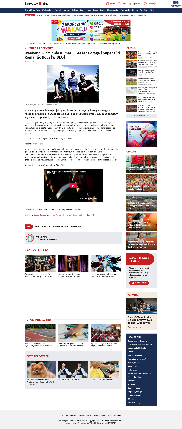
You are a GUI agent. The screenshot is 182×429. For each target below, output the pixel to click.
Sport (82, 10)
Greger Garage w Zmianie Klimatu (48, 215)
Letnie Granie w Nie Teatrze (108, 15)
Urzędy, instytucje (135, 395)
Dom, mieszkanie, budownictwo (140, 345)
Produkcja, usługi (134, 377)
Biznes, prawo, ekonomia (137, 341)
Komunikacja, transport (137, 359)
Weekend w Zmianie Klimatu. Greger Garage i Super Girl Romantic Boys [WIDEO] (93, 44)
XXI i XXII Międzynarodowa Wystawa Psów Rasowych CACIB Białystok (40, 382)
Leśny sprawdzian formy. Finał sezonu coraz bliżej (147, 98)
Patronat (82, 415)
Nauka (102, 10)
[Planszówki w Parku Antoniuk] (104, 369)
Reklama (131, 381)
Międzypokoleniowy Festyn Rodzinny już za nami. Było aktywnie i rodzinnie (147, 63)
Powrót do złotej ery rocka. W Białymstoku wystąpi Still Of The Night (38, 275)
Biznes (95, 10)
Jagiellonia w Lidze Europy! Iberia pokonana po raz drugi (147, 54)
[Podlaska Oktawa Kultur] (73, 369)
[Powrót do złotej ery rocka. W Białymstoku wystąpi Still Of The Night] (40, 263)
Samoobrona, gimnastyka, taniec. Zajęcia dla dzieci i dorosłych (72, 344)
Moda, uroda (133, 366)
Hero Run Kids (141, 15)
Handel (130, 352)
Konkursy (39, 15)
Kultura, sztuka (133, 363)
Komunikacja (152, 4)
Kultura (75, 10)
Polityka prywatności (66, 421)
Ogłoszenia (136, 4)
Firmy (124, 4)
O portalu (65, 415)
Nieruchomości (112, 10)
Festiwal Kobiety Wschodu (127, 15)
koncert (37, 226)
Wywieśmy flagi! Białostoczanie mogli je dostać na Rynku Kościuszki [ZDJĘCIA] (104, 344)
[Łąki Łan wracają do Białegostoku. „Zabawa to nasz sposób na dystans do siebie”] (106, 263)
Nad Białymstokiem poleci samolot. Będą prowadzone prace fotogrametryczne (147, 89)
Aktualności (142, 93)
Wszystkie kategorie (135, 402)
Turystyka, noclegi (135, 392)
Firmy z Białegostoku (32, 10)
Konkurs (39, 144)
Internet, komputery (135, 355)
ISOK (109, 415)
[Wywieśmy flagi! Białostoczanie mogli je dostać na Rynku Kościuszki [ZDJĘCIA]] (106, 333)
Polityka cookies (81, 421)
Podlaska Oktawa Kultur (68, 380)
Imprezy (112, 4)
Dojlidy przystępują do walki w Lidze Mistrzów (146, 72)
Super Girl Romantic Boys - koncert (78, 215)
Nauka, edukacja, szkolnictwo (139, 374)
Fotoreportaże (38, 356)
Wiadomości (46, 10)
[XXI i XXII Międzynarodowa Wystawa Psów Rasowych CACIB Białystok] (41, 369)
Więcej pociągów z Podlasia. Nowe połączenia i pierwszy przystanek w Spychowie (147, 107)
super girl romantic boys (72, 226)
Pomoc (102, 415)
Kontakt (95, 415)
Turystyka (143, 10)
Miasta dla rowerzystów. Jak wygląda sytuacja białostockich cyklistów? (38, 344)
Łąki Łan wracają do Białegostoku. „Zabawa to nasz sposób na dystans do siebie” (105, 275)
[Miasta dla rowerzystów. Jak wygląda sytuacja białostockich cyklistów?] (40, 333)
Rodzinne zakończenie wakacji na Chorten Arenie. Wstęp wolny (147, 80)
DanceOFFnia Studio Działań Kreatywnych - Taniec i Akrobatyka (141, 320)
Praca (89, 10)
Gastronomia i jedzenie (137, 348)
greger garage (58, 226)
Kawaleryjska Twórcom (92, 15)
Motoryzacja (125, 10)
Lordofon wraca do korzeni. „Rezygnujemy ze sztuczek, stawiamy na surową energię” (70, 275)
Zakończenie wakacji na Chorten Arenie (70, 15)
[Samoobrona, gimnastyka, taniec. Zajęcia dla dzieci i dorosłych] (73, 333)
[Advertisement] (73, 298)
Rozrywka (131, 384)
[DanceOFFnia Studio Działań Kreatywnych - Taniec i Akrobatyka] (141, 306)
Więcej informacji (134, 327)
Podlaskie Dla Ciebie (50, 15)
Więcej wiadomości (140, 115)
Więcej (152, 10)
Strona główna (30, 44)
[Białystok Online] (36, 3)
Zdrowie (135, 10)
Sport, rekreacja (134, 388)
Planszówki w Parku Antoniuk (102, 380)
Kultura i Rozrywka (55, 44)
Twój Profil (117, 415)
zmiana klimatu (47, 226)
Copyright (91, 421)
